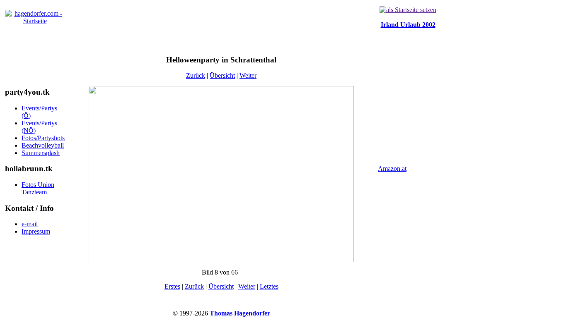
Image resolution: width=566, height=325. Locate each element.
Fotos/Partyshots (43, 137)
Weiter (247, 75)
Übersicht (222, 75)
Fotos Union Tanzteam (38, 188)
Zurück (195, 75)
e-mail (30, 223)
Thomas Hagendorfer (240, 313)
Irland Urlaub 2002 (408, 24)
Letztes (269, 286)
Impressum (36, 231)
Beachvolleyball (43, 145)
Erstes (172, 286)
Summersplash (41, 152)
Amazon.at (392, 168)
